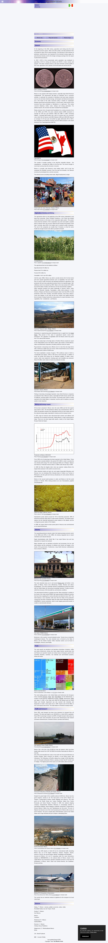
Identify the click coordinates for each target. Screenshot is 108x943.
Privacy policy (93, 932)
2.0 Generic (50, 330)
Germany (45, 696)
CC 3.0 (54, 692)
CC (42, 91)
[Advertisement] (54, 20)
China (72, 698)
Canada (61, 698)
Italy (53, 696)
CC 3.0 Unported (45, 159)
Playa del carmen (53, 37)
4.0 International (46, 91)
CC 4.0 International (46, 262)
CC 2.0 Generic (46, 209)
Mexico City (61, 583)
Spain (49, 696)
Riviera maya (67, 37)
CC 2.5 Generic (51, 793)
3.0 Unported (46, 580)
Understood (85, 936)
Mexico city (39, 37)
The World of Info (54, 1)
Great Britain (58, 696)
